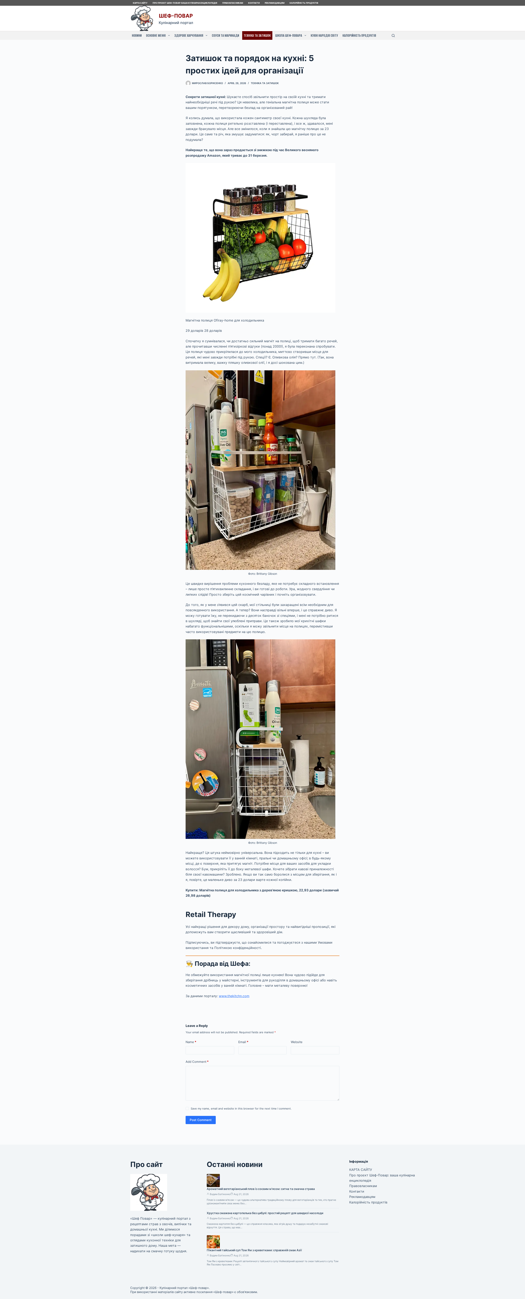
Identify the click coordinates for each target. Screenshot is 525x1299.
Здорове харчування (188, 35)
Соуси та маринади (225, 35)
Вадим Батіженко (220, 1194)
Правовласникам (232, 3)
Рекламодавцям (274, 3)
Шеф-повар (176, 16)
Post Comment (201, 1120)
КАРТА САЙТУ (140, 3)
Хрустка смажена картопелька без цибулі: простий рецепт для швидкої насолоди (265, 1213)
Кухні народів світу (324, 35)
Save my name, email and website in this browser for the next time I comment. (241, 1108)
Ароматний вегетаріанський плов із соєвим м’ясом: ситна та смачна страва (261, 1189)
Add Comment (197, 1062)
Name (191, 1042)
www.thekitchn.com (234, 996)
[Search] (393, 35)
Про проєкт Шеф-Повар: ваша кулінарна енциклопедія (185, 3)
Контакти (254, 3)
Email (243, 1042)
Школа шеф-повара (288, 35)
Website (296, 1042)
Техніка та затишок (257, 35)
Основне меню (156, 35)
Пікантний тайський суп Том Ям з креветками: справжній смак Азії (254, 1250)
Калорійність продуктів (304, 3)
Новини (137, 35)
